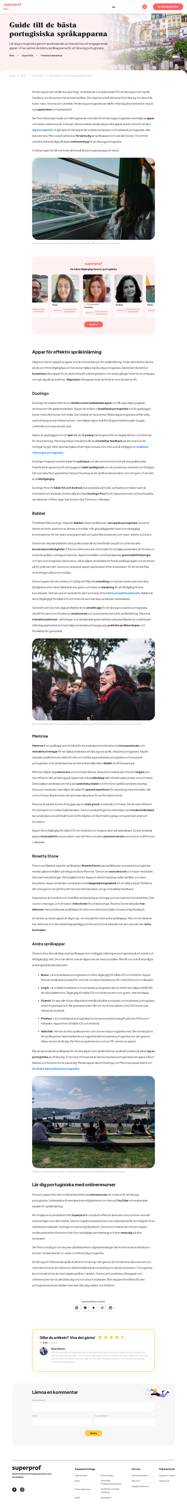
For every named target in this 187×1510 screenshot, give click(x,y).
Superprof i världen (167, 1475)
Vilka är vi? (136, 1481)
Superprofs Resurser (140, 1486)
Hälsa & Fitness (81, 1475)
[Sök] (144, 6)
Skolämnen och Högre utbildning (110, 1490)
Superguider (106, 1498)
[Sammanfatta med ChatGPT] (76, 1307)
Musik (77, 1481)
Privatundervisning (82, 1489)
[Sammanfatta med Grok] (102, 1307)
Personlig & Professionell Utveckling (111, 1482)
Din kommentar (38, 1400)
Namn (35, 1416)
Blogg (12, 75)
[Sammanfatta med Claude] (85, 1307)
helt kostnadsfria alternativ (123, 593)
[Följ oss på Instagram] (22, 1489)
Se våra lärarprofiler (168, 6)
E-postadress (101, 1416)
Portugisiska (38, 75)
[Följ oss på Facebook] (14, 1489)
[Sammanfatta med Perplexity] (110, 1307)
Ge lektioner (164, 1481)
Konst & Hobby (107, 1475)
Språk (23, 75)
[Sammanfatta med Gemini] (93, 1307)
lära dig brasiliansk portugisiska (59, 1068)
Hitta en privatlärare (140, 1475)
